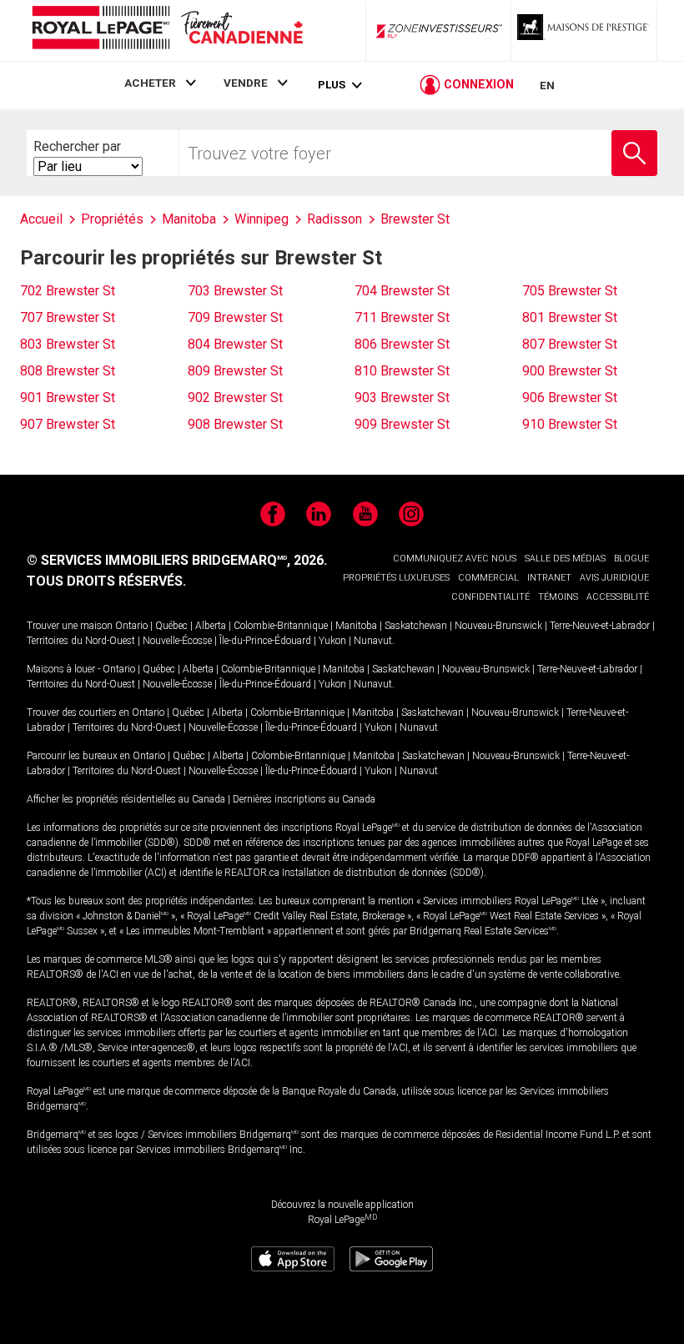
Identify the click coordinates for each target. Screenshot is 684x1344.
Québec (171, 626)
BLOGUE (631, 558)
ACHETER (150, 82)
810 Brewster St (402, 371)
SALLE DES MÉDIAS (565, 558)
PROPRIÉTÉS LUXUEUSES (396, 577)
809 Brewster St (235, 371)
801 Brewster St (569, 317)
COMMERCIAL (488, 577)
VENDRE (246, 82)
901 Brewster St (67, 397)
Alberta (210, 626)
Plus (331, 84)
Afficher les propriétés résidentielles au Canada (126, 799)
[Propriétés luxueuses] (584, 31)
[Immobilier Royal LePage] (167, 30)
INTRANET (549, 577)
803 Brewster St (67, 344)
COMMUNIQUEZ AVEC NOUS (454, 558)
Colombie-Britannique (281, 626)
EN (547, 85)
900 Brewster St (569, 371)
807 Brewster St (569, 344)
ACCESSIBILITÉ (617, 596)
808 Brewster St (67, 371)
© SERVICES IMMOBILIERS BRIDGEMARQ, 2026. (177, 560)
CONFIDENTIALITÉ (490, 596)
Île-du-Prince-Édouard (265, 641)
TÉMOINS (558, 596)
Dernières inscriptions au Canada (304, 799)
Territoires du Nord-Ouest (81, 641)
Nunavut (373, 641)
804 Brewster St (235, 344)
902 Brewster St (235, 397)
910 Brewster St (569, 424)
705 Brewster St (569, 291)
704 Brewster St (402, 291)
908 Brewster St (235, 424)
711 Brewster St (402, 317)
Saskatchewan (416, 626)
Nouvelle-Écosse (177, 641)
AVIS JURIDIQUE (614, 577)
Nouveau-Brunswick (498, 626)
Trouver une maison (70, 626)
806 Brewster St (402, 344)
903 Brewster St (402, 397)
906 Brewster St (569, 397)
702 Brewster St (67, 291)
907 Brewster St (67, 424)
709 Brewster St (235, 317)
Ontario (131, 626)
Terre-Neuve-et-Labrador (600, 626)
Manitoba (356, 626)
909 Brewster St (402, 424)
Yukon (332, 641)
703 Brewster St (235, 291)
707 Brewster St (67, 317)
